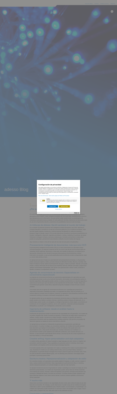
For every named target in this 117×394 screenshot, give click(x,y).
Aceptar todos (52, 206)
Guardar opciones (58, 209)
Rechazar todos (64, 206)
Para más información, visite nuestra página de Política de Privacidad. (53, 195)
